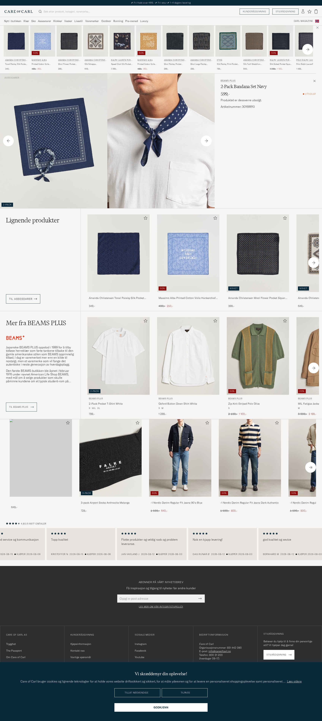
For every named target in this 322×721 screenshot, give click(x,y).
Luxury (144, 21)
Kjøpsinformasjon (80, 644)
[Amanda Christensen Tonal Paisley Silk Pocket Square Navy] (118, 294)
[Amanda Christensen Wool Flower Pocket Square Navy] (258, 294)
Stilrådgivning (285, 11)
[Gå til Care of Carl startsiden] (18, 11)
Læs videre (294, 681)
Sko (33, 21)
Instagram (141, 644)
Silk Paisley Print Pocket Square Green (227, 64)
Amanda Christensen (16, 60)
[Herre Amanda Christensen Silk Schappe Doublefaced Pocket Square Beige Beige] (95, 41)
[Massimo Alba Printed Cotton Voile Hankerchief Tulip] (188, 294)
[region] (161, 544)
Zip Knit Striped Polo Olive (244, 403)
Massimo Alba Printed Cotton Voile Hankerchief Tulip (187, 298)
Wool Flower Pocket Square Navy (66, 64)
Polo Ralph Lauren (306, 60)
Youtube (139, 657)
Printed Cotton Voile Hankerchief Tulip (40, 64)
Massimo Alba (39, 60)
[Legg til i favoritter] (145, 218)
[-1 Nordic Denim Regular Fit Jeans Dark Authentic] (250, 499)
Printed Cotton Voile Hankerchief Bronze (146, 64)
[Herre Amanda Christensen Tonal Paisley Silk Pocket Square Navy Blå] (16, 41)
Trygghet (11, 644)
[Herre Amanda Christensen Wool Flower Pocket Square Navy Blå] (69, 41)
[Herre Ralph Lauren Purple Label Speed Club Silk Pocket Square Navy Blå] (122, 41)
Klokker (57, 21)
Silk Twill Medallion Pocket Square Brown (252, 64)
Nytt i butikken (12, 21)
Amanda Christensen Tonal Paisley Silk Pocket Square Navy (116, 298)
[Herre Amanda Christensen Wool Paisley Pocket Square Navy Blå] (174, 41)
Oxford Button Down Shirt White (178, 403)
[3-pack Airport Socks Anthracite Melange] (110, 499)
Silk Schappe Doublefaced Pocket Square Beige (93, 64)
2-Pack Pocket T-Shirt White (106, 403)
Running (118, 21)
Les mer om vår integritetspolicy (161, 607)
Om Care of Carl (16, 657)
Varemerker (92, 21)
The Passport (14, 650)
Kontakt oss (77, 650)
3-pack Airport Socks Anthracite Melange (105, 502)
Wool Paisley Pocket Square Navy (172, 64)
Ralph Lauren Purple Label (122, 60)
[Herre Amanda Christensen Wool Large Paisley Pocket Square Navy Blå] (201, 41)
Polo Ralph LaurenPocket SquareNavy (307, 64)
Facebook (140, 650)
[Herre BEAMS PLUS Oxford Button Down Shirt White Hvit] (188, 356)
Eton (219, 60)
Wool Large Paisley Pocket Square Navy (198, 64)
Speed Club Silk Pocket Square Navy (121, 64)
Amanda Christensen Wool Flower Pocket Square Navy (257, 298)
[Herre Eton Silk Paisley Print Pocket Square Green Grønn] (227, 41)
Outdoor (106, 21)
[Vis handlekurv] (316, 11)
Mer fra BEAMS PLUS (36, 323)
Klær (26, 21)
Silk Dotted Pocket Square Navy (281, 64)
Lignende (32, 220)
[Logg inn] (303, 11)
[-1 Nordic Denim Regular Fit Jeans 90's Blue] (180, 499)
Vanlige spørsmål (80, 657)
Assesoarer (44, 21)
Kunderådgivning (254, 11)
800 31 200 (216, 655)
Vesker (68, 21)
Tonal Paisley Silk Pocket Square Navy (15, 64)
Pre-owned (131, 21)
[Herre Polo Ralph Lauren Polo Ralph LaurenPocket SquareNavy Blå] (307, 41)
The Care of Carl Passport (161, 2)
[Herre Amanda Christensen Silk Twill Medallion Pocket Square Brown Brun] (254, 41)
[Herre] (41, 458)
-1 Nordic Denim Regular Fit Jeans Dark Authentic (249, 502)
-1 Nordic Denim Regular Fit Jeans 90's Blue (176, 502)
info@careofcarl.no (220, 651)
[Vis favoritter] (309, 11)
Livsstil (78, 21)
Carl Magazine (303, 21)
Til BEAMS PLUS (19, 407)
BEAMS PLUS (228, 80)
